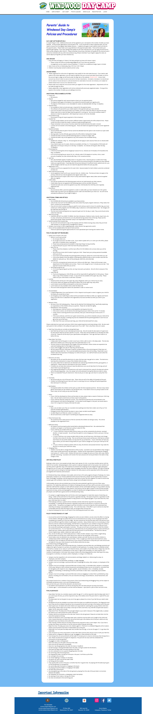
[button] (48, 12)
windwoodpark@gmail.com (73, 62)
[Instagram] (97, 700)
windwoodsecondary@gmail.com (48, 710)
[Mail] (66, 700)
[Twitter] (109, 700)
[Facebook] (103, 700)
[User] (48, 700)
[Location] (84, 700)
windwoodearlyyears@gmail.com (48, 708)
